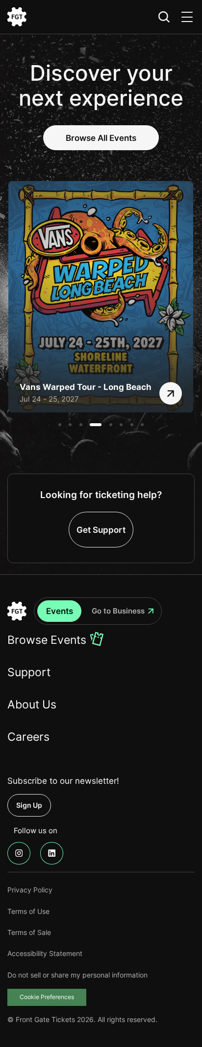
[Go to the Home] (16, 611)
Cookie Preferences (47, 997)
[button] (59, 424)
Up (29, 805)
